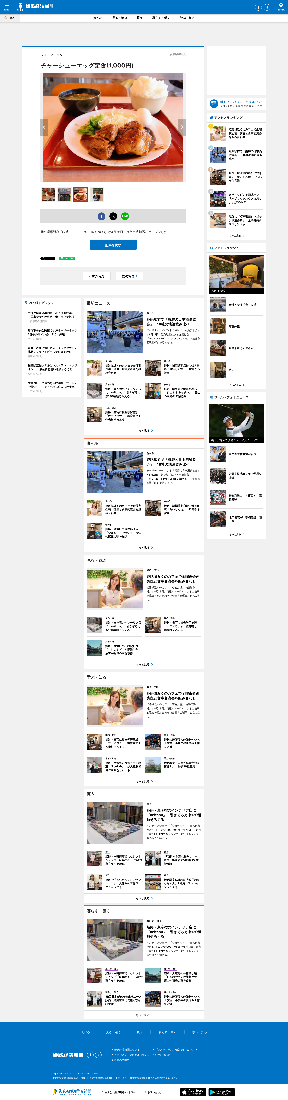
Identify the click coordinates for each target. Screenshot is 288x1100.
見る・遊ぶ (119, 18)
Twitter (267, 7)
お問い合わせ (162, 1054)
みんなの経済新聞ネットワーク (72, 1092)
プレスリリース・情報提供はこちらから (178, 1049)
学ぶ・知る (187, 18)
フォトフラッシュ (52, 55)
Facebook (258, 7)
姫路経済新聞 (35, 7)
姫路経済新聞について (127, 1049)
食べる (98, 18)
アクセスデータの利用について (132, 1054)
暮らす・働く (161, 18)
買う (140, 18)
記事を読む (113, 245)
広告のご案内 (122, 1060)
